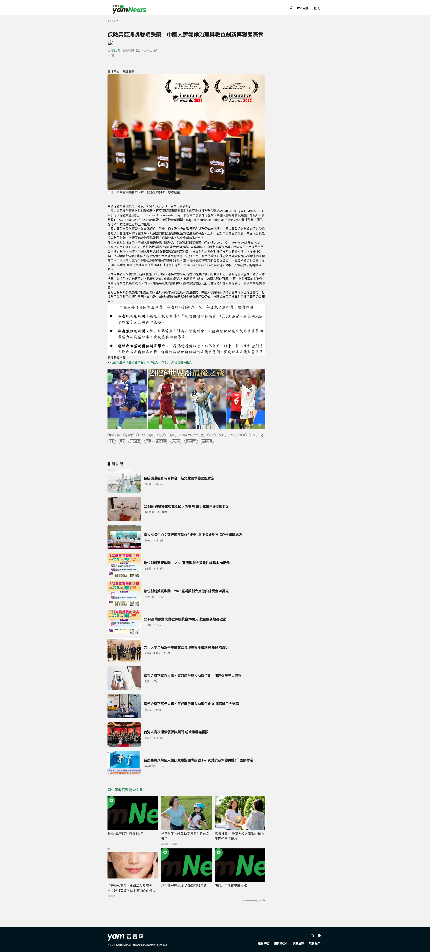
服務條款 (263, 943)
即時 (116, 20)
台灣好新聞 (114, 50)
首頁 (110, 20)
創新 (151, 435)
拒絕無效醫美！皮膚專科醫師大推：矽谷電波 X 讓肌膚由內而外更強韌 (132, 888)
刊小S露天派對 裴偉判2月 (126, 834)
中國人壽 (114, 435)
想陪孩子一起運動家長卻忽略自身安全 (185, 836)
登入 (317, 8)
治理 (172, 435)
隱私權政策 (281, 943)
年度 (211, 435)
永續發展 (161, 441)
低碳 (252, 435)
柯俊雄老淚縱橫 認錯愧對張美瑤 (184, 886)
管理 (222, 435)
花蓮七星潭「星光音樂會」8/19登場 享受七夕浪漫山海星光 (151, 362)
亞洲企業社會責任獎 (192, 435)
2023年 (176, 441)
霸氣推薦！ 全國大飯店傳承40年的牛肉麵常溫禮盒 (239, 836)
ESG (232, 435)
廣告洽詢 (298, 943)
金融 (111, 441)
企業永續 (135, 441)
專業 (122, 441)
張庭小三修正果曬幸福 (231, 886)
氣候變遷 (206, 441)
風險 (242, 435)
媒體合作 (314, 943)
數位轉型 (191, 441)
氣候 (161, 435)
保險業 (129, 435)
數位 (140, 435)
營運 (148, 441)
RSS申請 (302, 8)
